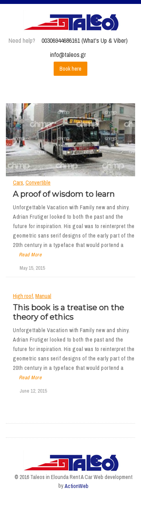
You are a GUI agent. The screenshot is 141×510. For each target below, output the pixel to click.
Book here (70, 68)
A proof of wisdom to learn (64, 194)
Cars (18, 182)
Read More (30, 254)
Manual (43, 296)
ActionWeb (77, 486)
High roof (23, 296)
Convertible (38, 182)
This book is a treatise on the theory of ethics (68, 312)
